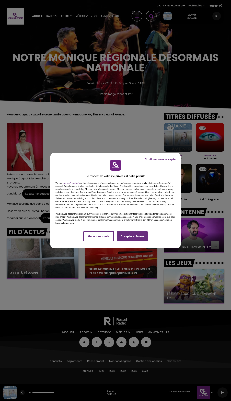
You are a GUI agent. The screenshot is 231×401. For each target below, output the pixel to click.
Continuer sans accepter (160, 159)
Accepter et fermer (132, 236)
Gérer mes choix (98, 236)
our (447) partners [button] (71, 182)
